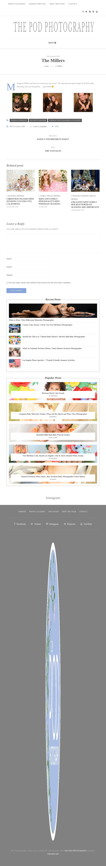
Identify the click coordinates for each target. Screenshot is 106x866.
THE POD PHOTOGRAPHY (75, 851)
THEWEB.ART (53, 854)
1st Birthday (53, 396)
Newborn (53, 479)
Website (9, 275)
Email (9, 267)
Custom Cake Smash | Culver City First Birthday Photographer (47, 325)
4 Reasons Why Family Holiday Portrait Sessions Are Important (85, 204)
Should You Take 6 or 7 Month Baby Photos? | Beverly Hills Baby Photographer (53, 337)
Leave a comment (39, 126)
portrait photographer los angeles (65, 120)
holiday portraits (19, 120)
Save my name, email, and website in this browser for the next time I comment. (40, 283)
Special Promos (53, 196)
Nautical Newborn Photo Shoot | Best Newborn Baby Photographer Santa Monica (53, 477)
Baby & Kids (53, 437)
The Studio (53, 512)
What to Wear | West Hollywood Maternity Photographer (31, 320)
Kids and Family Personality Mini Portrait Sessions (49, 201)
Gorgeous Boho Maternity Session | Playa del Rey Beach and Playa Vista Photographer (53, 414)
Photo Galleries (16, 4)
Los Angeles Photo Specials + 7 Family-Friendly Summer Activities (48, 360)
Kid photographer (38, 120)
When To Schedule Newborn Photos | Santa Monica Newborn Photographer (52, 348)
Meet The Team (57, 4)
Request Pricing (37, 4)
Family (59, 66)
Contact (73, 4)
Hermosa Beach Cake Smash (53, 393)
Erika (47, 66)
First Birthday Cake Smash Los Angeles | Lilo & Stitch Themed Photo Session (53, 456)
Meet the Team (69, 512)
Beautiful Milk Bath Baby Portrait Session (53, 435)
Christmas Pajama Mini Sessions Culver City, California (20, 201)
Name (9, 259)
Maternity (53, 416)
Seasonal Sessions (16, 196)
